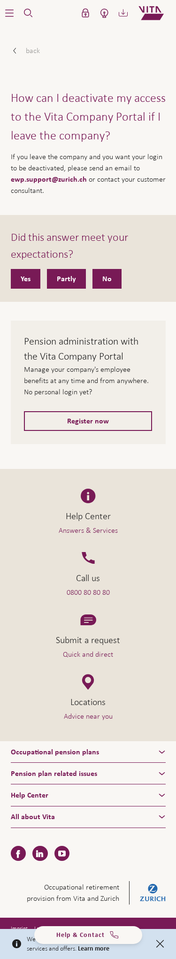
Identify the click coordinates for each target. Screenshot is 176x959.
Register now (88, 421)
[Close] (160, 944)
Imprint (19, 928)
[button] (9, 13)
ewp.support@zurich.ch (49, 179)
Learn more (93, 948)
